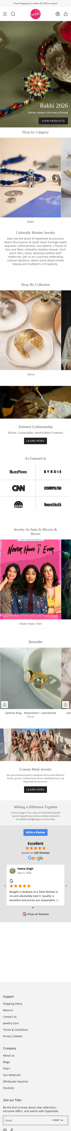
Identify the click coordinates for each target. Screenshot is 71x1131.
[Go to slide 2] (35, 907)
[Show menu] (5, 14)
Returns (8, 1010)
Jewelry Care (11, 1023)
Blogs (6, 1062)
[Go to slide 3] (38, 907)
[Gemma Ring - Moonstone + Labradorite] (30, 678)
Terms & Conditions (15, 1029)
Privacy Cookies (12, 1036)
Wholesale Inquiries (15, 1081)
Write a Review (35, 832)
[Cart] (66, 14)
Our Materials (12, 1075)
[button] (13, 14)
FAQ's (6, 1068)
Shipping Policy (12, 1003)
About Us (9, 1055)
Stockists (8, 1088)
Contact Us (10, 1016)
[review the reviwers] (11, 880)
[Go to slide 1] (33, 907)
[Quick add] (4, 704)
